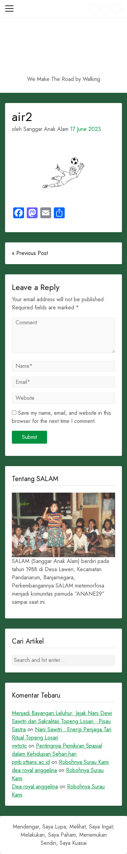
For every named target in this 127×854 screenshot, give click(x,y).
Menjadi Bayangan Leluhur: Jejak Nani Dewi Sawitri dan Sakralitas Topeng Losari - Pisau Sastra (62, 721)
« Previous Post (30, 253)
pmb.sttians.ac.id (31, 762)
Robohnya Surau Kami (84, 762)
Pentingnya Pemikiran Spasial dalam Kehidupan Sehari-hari (57, 750)
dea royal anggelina (34, 770)
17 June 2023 (85, 129)
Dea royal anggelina (35, 786)
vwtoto (19, 746)
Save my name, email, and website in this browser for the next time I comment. (61, 417)
